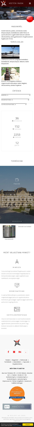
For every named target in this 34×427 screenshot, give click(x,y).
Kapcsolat (26, 362)
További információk (17, 425)
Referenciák (23, 360)
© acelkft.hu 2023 (16, 415)
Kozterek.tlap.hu (12, 379)
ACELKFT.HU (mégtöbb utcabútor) (11, 81)
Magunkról (15, 360)
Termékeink (7, 362)
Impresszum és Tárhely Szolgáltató (13, 381)
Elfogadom (27, 424)
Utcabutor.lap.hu (22, 377)
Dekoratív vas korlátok (9, 226)
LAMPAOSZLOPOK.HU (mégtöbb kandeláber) (14, 59)
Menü (5, 15)
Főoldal (7, 360)
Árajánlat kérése (17, 364)
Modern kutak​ (25, 239)
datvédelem (18, 362)
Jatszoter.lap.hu (22, 379)
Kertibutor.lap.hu (11, 377)
